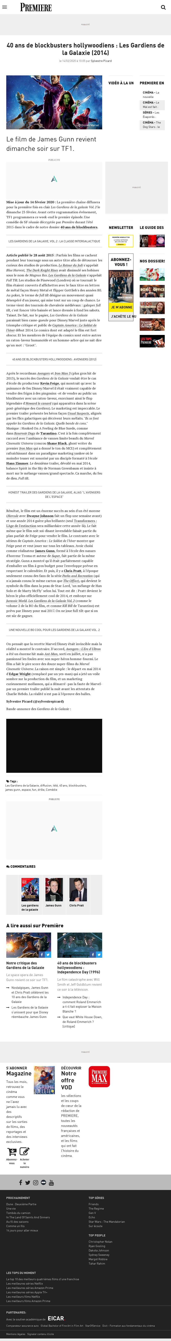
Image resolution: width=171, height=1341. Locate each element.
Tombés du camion (18, 1213)
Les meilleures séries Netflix (24, 1283)
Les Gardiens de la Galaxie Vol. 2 (51, 600)
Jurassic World (16, 600)
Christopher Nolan (100, 1241)
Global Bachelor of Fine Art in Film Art (62, 1325)
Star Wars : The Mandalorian (107, 1221)
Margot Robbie (98, 1259)
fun (34, 789)
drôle (41, 789)
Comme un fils (15, 1226)
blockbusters (77, 785)
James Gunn (45, 550)
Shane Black (57, 443)
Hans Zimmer (17, 463)
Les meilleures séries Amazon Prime (29, 1288)
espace (26, 789)
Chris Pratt (72, 570)
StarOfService (92, 1325)
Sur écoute (95, 1226)
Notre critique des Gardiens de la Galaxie (25, 965)
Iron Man (26, 448)
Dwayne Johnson (40, 515)
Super (56, 555)
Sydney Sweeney (99, 1254)
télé (55, 785)
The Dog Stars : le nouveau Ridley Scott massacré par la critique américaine (152, 125)
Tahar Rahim (97, 1263)
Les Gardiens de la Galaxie (67, 275)
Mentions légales (15, 1334)
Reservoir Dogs (24, 433)
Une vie (11, 1208)
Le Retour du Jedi (71, 265)
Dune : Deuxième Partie (21, 1204)
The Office (70, 580)
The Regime (96, 1208)
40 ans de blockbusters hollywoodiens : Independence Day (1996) (78, 967)
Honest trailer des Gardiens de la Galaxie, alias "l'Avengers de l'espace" (54, 494)
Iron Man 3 (62, 373)
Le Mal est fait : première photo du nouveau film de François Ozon (151, 105)
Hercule (13, 515)
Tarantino (48, 433)
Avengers (43, 373)
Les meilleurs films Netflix (23, 1296)
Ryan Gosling (97, 1246)
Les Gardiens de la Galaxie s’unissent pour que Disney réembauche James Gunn (29, 1012)
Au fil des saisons (17, 1221)
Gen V (92, 1213)
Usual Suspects (78, 413)
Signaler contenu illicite (40, 1334)
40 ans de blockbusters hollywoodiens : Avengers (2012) (54, 359)
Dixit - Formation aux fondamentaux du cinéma (128, 1325)
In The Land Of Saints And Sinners (28, 1217)
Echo (92, 1217)
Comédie (51, 789)
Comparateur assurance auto (22, 1325)
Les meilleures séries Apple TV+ (26, 1292)
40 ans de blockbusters (78, 227)
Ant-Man (51, 654)
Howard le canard (38, 403)
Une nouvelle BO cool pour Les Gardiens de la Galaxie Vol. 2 (54, 630)
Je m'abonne (121, 307)
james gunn (12, 789)
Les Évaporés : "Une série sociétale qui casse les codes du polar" (151, 115)
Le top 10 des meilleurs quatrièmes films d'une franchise (42, 1279)
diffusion (46, 785)
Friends (94, 1204)
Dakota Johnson (99, 1250)
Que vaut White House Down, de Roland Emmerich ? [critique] (82, 1021)
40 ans (63, 785)
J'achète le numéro (122, 316)
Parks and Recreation (77, 575)
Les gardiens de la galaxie (30, 907)
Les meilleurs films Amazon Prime (28, 1301)
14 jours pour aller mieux (22, 1230)
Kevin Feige (49, 383)
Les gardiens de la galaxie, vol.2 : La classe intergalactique (54, 241)
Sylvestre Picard (101, 60)
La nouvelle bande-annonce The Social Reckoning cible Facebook (151, 95)
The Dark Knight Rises (42, 270)
